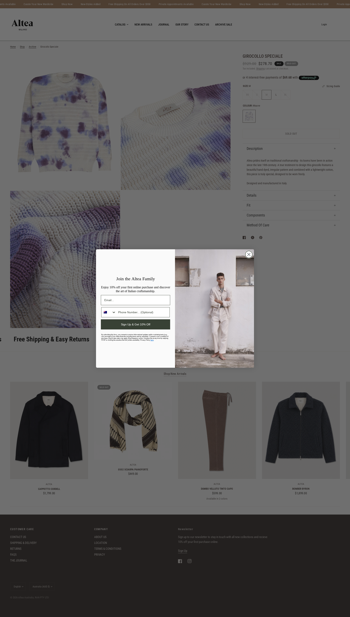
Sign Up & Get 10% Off (135, 324)
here (152, 340)
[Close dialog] (248, 254)
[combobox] (108, 312)
